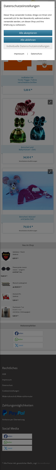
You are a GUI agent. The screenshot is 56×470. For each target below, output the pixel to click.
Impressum (19, 53)
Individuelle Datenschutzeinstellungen (28, 46)
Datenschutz (36, 53)
